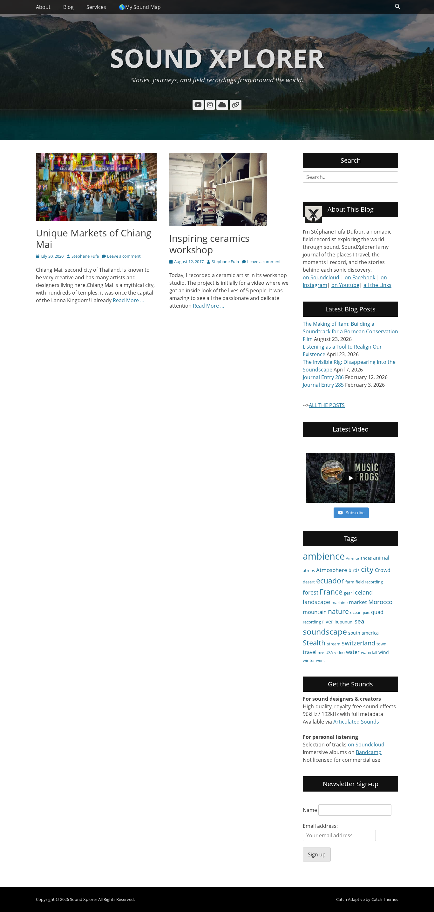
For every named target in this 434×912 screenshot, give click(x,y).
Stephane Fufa (85, 256)
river (327, 621)
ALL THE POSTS (327, 405)
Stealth (314, 643)
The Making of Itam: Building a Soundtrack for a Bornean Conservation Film (350, 331)
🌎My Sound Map (140, 6)
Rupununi (344, 622)
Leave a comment (124, 256)
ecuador (330, 580)
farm (349, 582)
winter (309, 660)
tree (321, 652)
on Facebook (360, 277)
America (352, 558)
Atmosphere (331, 570)
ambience (324, 556)
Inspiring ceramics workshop (209, 244)
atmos (309, 570)
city (367, 568)
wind (383, 652)
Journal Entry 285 (323, 384)
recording (312, 622)
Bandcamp (369, 752)
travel (309, 652)
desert (309, 582)
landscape (316, 602)
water (353, 652)
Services (96, 6)
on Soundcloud (321, 277)
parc (366, 612)
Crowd (382, 570)
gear (348, 593)
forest (310, 592)
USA (329, 652)
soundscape (325, 631)
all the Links (377, 285)
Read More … (128, 300)
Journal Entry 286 (323, 377)
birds (354, 570)
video (339, 652)
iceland (363, 592)
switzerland (358, 643)
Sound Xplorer (217, 57)
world (321, 660)
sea (359, 621)
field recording (369, 582)
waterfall (369, 652)
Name (310, 810)
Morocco (380, 602)
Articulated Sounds (356, 721)
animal (381, 557)
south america (363, 633)
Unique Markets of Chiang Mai (93, 238)
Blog (68, 6)
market (358, 602)
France (331, 592)
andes (366, 558)
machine (339, 602)
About (43, 6)
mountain (315, 612)
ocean (356, 612)
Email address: (320, 825)
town (381, 644)
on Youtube (345, 285)
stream (333, 644)
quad (377, 612)
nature (338, 611)
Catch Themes (384, 899)
